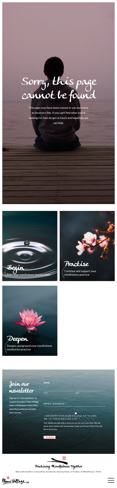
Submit (50, 437)
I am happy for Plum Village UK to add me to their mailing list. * (70, 417)
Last (77, 393)
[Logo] (15, 480)
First (46, 393)
